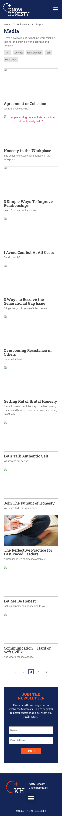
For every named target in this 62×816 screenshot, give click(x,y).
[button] (55, 9)
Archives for (23, 24)
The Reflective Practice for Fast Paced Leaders (28, 552)
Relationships (34, 52)
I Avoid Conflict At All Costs (29, 252)
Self (49, 52)
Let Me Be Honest (20, 601)
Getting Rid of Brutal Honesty (30, 401)
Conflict (19, 52)
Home (7, 24)
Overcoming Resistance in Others (28, 352)
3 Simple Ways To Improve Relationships (28, 203)
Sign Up (31, 751)
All (7, 52)
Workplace (10, 59)
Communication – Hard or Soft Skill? (27, 650)
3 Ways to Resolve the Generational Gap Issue (24, 301)
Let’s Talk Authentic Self (26, 456)
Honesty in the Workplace (27, 150)
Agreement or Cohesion (25, 103)
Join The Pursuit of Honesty (29, 503)
